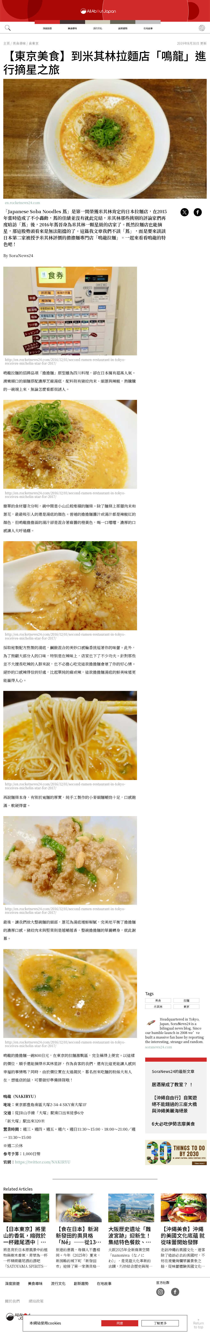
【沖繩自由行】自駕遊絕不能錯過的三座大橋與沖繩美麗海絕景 (174, 1104)
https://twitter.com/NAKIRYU (43, 1162)
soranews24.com (158, 1047)
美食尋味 (72, 28)
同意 (119, 1323)
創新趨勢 (122, 28)
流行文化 (97, 28)
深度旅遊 (47, 28)
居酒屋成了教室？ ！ (172, 1084)
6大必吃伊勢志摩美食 (173, 1123)
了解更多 (160, 1323)
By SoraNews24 (18, 255)
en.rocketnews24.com (22, 202)
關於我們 (12, 1301)
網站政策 (36, 1301)
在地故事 (148, 28)
